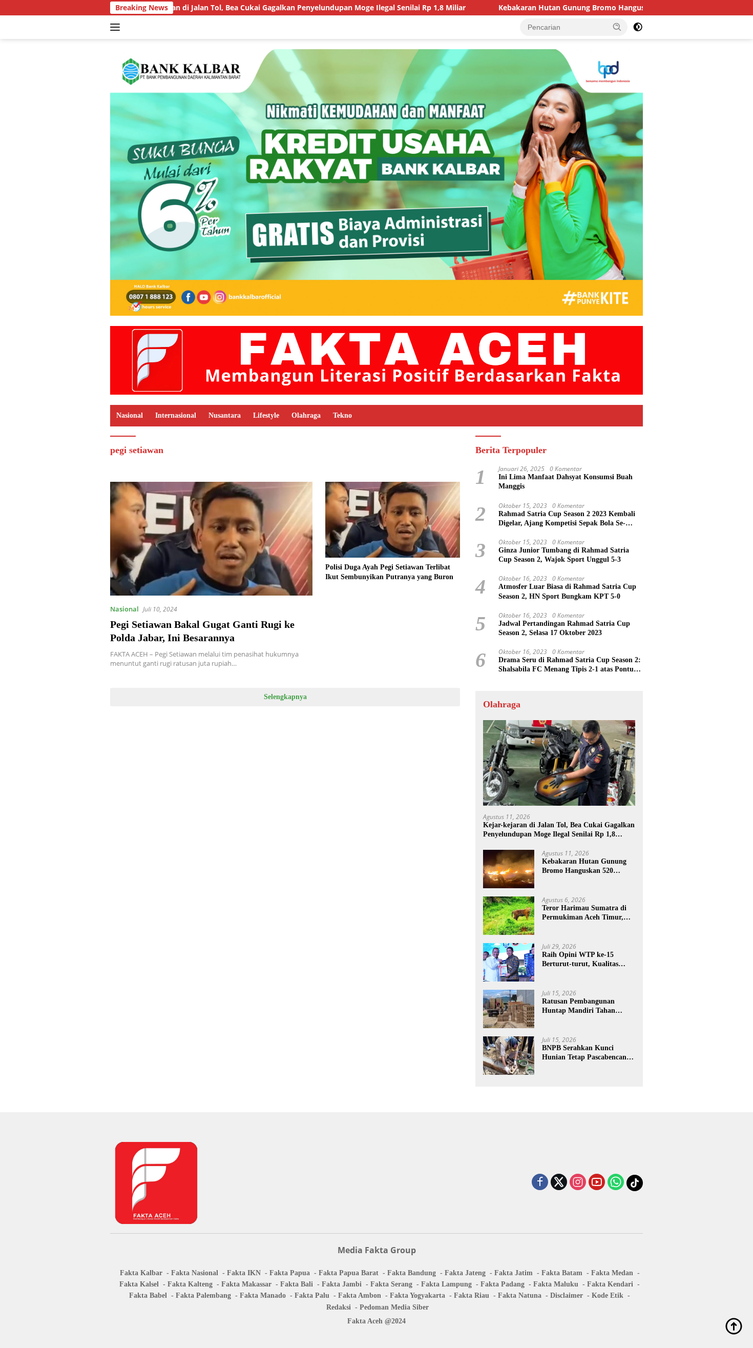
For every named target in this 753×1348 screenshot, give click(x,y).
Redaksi (338, 1307)
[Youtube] (597, 1183)
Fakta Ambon (359, 1295)
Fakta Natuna (519, 1295)
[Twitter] (559, 1183)
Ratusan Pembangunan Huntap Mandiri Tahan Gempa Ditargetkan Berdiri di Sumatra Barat (585, 1006)
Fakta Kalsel (139, 1284)
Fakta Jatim (513, 1273)
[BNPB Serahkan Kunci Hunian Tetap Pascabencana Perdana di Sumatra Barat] (508, 1055)
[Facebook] (540, 1183)
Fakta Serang (391, 1284)
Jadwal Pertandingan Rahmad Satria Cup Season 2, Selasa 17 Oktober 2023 (564, 628)
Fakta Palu (312, 1295)
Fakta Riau (471, 1295)
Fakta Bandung (411, 1273)
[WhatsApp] (616, 1183)
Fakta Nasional (194, 1273)
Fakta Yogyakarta (417, 1295)
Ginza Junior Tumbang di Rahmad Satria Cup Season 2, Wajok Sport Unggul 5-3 (563, 554)
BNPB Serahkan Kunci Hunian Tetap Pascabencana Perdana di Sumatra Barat (586, 1053)
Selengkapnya (285, 697)
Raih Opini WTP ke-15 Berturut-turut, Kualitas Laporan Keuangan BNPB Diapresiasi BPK (582, 960)
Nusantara (224, 415)
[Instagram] (578, 1183)
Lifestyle (266, 415)
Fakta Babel (148, 1295)
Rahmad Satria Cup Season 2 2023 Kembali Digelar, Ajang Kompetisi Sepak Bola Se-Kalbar (566, 519)
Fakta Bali (296, 1284)
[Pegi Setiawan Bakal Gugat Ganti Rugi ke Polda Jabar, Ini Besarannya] (211, 539)
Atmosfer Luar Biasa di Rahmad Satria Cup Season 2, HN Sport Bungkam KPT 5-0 (567, 591)
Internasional (175, 415)
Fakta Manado (263, 1295)
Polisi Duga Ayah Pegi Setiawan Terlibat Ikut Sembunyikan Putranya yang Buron (389, 571)
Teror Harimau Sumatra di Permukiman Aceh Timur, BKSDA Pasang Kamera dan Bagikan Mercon (586, 913)
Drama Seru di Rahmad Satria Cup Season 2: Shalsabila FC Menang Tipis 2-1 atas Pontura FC (569, 665)
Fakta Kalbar (141, 1273)
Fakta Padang (502, 1284)
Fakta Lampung (446, 1284)
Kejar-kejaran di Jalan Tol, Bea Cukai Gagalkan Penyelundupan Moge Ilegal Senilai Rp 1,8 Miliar (234, 7)
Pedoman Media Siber (394, 1307)
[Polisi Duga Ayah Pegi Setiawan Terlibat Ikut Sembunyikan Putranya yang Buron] (392, 520)
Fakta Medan (612, 1273)
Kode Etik (607, 1295)
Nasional (129, 415)
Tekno (342, 415)
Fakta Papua (289, 1273)
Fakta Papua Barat (349, 1273)
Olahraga (306, 415)
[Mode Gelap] (638, 27)
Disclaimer (566, 1295)
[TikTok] (634, 1183)
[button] (617, 26)
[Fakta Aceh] (376, 359)
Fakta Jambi (342, 1284)
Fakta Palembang (203, 1295)
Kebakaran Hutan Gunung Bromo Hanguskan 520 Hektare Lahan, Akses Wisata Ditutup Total (588, 866)
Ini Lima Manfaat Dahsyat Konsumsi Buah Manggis (565, 481)
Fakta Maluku (555, 1284)
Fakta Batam (561, 1273)
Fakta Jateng (465, 1273)
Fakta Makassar (246, 1284)
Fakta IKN (244, 1273)
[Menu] (117, 27)
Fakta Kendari (610, 1284)
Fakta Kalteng (190, 1284)
